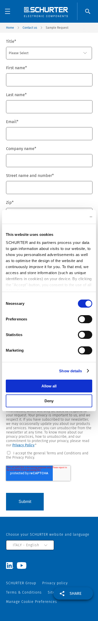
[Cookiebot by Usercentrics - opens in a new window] (70, 217)
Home (10, 27)
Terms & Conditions (24, 592)
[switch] (85, 319)
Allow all (49, 386)
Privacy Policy (23, 445)
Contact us (30, 27)
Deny (49, 401)
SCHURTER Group (21, 583)
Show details (70, 371)
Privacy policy (55, 583)
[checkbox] (49, 455)
